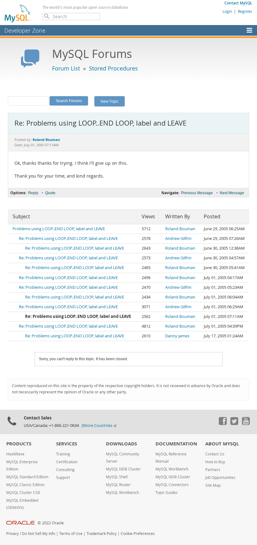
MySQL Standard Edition (27, 477)
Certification (66, 461)
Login (227, 11)
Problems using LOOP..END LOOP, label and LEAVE (59, 228)
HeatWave (15, 454)
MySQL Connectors (172, 484)
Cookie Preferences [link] (138, 533)
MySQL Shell (117, 477)
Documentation (176, 443)
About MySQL (222, 443)
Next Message (232, 193)
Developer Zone (24, 30)
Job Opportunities (220, 477)
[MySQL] (18, 13)
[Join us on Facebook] (223, 423)
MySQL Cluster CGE (23, 492)
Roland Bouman (180, 228)
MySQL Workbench (122, 492)
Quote (50, 193)
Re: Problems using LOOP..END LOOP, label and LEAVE (68, 238)
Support (63, 477)
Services (66, 443)
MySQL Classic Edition (25, 484)
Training (63, 454)
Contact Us (214, 454)
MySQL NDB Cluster (123, 469)
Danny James (177, 336)
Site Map (213, 485)
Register (245, 11)
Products (18, 443)
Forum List (66, 68)
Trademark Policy (102, 533)
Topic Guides (166, 492)
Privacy (12, 533)
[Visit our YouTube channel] (246, 423)
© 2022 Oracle (51, 523)
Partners (212, 469)
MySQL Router (118, 484)
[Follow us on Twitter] (234, 423)
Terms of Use (70, 533)
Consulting (65, 469)
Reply (33, 193)
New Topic (109, 101)
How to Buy (215, 461)
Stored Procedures (113, 68)
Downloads (121, 443)
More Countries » (99, 425)
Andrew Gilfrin (178, 238)
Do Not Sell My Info (38, 533)
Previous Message (197, 193)
